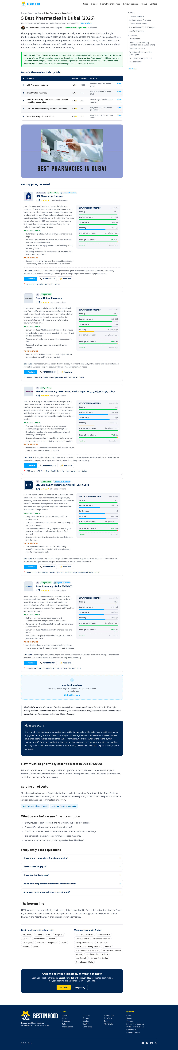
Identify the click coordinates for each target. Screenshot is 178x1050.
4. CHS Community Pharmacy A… (142, 27)
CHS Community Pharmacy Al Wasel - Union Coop (48, 108)
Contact (153, 4)
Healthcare (38, 13)
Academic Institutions (84, 935)
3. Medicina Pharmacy (138, 23)
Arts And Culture (82, 938)
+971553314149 (48, 372)
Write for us (131, 1030)
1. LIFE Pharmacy (136, 16)
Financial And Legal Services (87, 950)
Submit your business (110, 4)
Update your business (135, 1027)
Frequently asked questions (140, 58)
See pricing (80, 987)
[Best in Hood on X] (156, 1043)
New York (40, 942)
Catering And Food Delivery (97, 954)
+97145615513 (47, 279)
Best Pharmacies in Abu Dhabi (63, 806)
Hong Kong (59, 935)
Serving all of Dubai (137, 48)
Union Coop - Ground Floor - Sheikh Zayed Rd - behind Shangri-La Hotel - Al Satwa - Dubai (62, 572)
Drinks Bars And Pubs (84, 962)
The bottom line (135, 62)
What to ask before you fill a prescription (140, 53)
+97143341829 (47, 663)
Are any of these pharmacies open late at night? (46, 892)
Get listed (63, 987)
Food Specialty (81, 958)
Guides (94, 4)
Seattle (63, 942)
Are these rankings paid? (35, 866)
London (52, 938)
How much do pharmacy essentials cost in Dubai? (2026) (142, 43)
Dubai (29, 13)
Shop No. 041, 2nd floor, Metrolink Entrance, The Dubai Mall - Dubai (52, 668)
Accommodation (103, 935)
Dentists (107, 946)
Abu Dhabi (27, 935)
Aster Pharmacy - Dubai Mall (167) (41, 116)
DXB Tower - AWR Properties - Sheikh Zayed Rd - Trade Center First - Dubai (55, 471)
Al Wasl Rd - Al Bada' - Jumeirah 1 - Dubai (42, 284)
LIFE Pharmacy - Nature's (37, 85)
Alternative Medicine (101, 938)
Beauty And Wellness (84, 942)
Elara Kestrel (34, 28)
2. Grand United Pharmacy (140, 20)
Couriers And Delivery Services (88, 946)
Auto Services (102, 942)
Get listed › (132, 69)
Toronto (36, 946)
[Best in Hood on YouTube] (143, 1043)
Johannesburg (39, 938)
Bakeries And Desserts (112, 950)
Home (23, 13)
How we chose (86, 23)
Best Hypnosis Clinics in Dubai (35, 806)
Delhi (48, 935)
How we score (135, 39)
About (144, 4)
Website (30, 279)
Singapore (52, 942)
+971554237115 (48, 465)
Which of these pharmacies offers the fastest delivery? (49, 883)
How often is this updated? (36, 875)
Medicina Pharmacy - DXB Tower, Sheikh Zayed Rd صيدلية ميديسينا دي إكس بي (47, 100)
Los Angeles (27, 942)
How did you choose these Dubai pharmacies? (45, 858)
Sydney (26, 946)
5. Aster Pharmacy (136, 31)
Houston (26, 938)
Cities (85, 4)
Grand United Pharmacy (37, 93)
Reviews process (130, 4)
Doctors (79, 954)
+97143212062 (47, 567)
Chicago (38, 935)
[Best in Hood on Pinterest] (151, 1043)
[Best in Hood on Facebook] (147, 1043)
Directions (65, 279)
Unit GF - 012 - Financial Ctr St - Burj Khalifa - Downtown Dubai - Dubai (54, 377)
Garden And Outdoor (99, 958)
